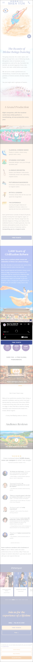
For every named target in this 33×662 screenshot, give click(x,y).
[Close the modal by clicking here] (30, 320)
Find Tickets (16, 342)
